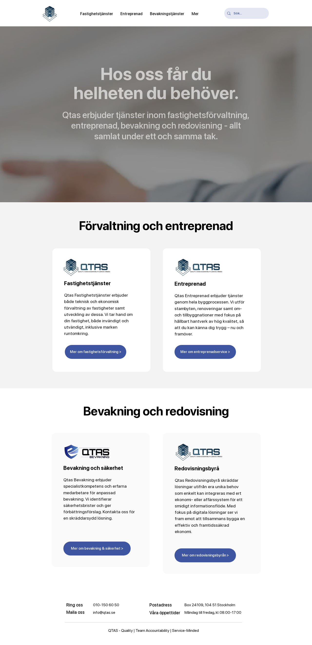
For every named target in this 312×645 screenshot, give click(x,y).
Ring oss (74, 604)
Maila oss (75, 612)
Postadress (160, 604)
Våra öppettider (164, 612)
